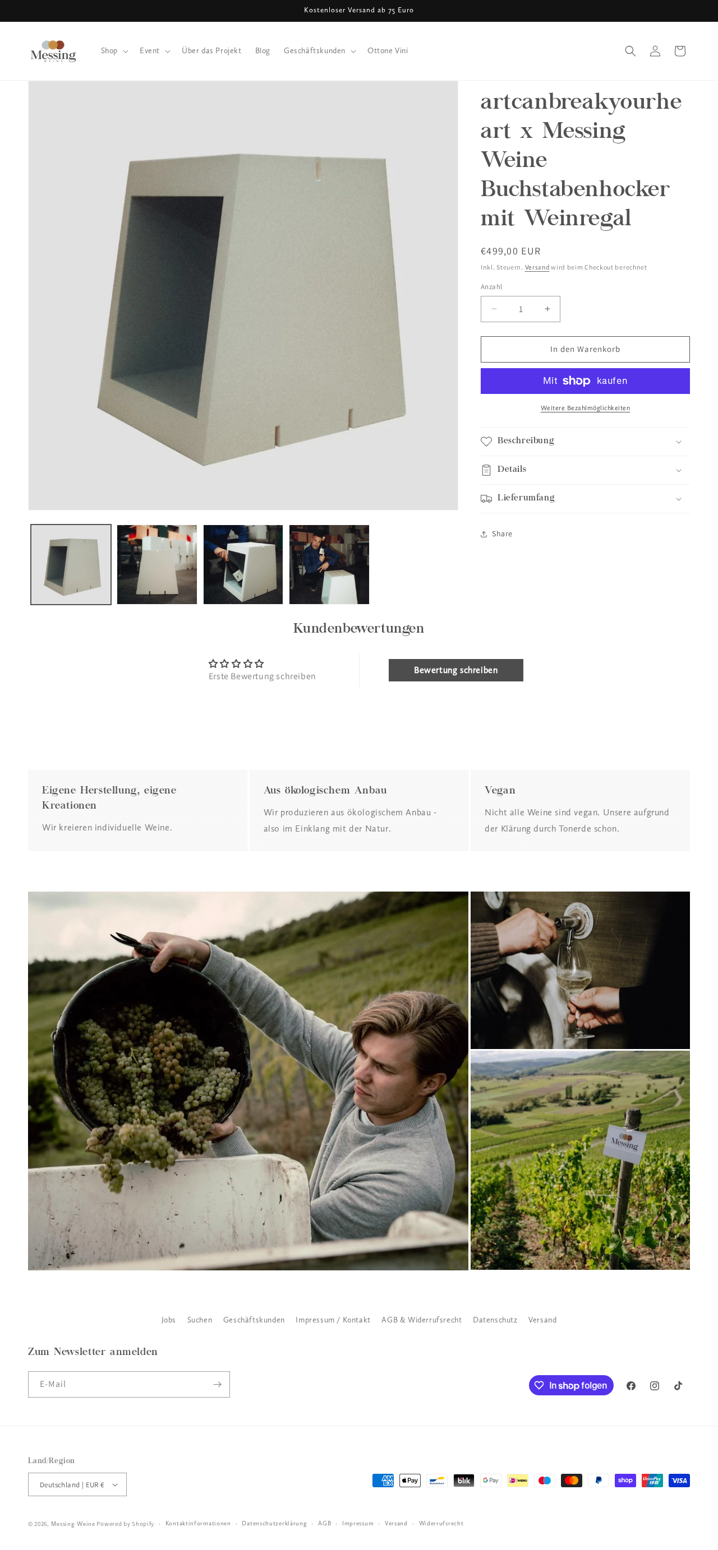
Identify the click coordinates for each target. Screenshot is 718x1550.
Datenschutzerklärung (274, 1523)
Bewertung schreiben (456, 670)
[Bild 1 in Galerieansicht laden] (71, 565)
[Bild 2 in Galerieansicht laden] (157, 565)
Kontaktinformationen (198, 1523)
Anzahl (491, 286)
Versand (537, 267)
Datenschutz (495, 1320)
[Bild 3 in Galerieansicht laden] (243, 565)
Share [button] (502, 533)
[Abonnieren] (217, 1384)
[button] (113, 51)
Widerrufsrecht (441, 1523)
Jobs (169, 1320)
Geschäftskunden (254, 1320)
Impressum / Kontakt (333, 1320)
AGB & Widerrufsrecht (421, 1320)
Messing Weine (73, 1524)
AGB (324, 1523)
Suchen (200, 1320)
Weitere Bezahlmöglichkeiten (585, 408)
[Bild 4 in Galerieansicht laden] (329, 565)
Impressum (358, 1523)
